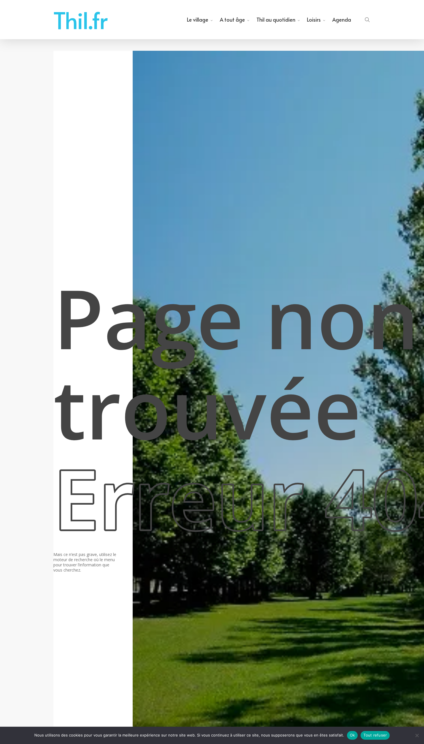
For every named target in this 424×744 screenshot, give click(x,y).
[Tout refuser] (417, 735)
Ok (352, 735)
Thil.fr (80, 19)
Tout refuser (375, 735)
